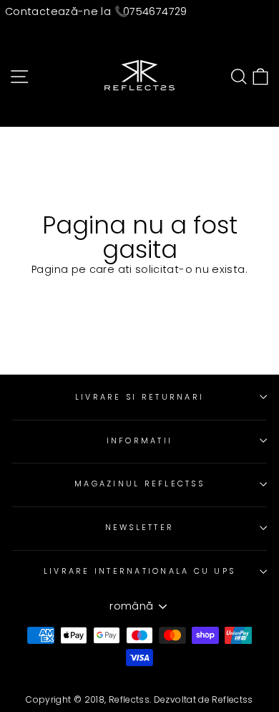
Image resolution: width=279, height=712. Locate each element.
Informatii (140, 441)
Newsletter (140, 527)
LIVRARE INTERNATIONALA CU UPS (139, 571)
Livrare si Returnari (139, 397)
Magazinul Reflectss (139, 483)
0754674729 (155, 11)
